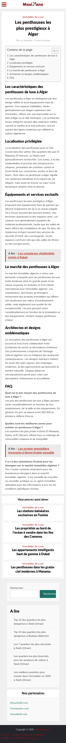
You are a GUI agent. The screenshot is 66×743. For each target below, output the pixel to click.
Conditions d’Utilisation (33, 734)
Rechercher (16, 588)
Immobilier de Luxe (33, 17)
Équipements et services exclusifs (27, 66)
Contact (34, 737)
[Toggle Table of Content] (53, 51)
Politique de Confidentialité (15, 737)
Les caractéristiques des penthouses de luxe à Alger (33, 57)
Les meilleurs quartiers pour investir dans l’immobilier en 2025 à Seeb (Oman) (32, 676)
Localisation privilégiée (21, 63)
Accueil (5, 734)
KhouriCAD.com (19, 702)
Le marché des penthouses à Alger (27, 70)
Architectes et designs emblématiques (29, 74)
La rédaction (26, 40)
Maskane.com (43, 729)
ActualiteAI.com (18, 714)
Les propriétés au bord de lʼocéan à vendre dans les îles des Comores (33, 532)
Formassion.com (19, 708)
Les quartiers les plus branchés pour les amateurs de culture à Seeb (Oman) (31, 660)
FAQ (12, 78)
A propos (15, 734)
